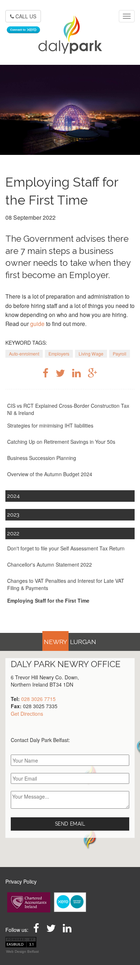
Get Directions (27, 713)
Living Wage (91, 353)
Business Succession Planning (41, 457)
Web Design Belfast (22, 951)
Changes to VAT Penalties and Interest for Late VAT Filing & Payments (65, 584)
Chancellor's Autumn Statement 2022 (49, 564)
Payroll (119, 353)
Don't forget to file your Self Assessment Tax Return (66, 548)
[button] (90, 838)
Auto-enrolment (24, 353)
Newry (55, 641)
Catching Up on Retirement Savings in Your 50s (61, 441)
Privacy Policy (21, 881)
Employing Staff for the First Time (48, 600)
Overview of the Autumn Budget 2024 (49, 474)
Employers (58, 353)
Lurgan (83, 641)
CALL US (25, 16)
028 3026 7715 (38, 698)
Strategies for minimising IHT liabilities (50, 425)
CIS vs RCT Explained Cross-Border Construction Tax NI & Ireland (68, 409)
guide (37, 323)
